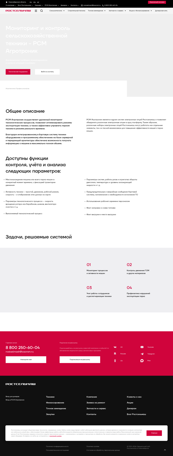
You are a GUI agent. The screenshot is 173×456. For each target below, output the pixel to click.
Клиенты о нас (134, 396)
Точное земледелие (96, 11)
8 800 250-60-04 (23, 347)
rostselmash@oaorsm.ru (20, 351)
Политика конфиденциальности (57, 446)
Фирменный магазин (157, 2)
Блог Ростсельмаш (24, 5)
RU (31, 2)
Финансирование (55, 402)
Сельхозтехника (55, 11)
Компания (91, 396)
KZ (38, 2)
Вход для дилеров (12, 396)
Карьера (38, 5)
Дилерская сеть (161, 11)
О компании (10, 5)
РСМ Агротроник (51, 5)
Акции (130, 402)
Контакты (74, 5)
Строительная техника (76, 11)
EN (35, 2)
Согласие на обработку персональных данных (103, 450)
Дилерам (64, 5)
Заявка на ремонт (95, 402)
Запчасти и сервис (116, 11)
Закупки (50, 414)
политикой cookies (55, 436)
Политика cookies (92, 446)
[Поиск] (41, 10)
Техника (50, 396)
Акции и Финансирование (139, 11)
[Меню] (35, 10)
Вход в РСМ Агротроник (15, 400)
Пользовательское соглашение (57, 450)
